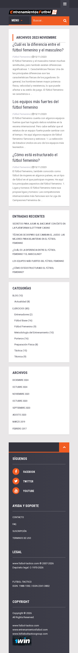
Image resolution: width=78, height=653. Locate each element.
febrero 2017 (19, 428)
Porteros (19, 338)
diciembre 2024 (20, 380)
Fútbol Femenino (21, 56)
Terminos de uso (21, 538)
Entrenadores (21, 314)
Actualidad (20, 301)
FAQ (14, 524)
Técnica (18, 356)
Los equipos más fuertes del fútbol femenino (38, 261)
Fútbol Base (20, 320)
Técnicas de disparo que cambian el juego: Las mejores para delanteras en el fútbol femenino (38, 238)
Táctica (18, 350)
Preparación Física (24, 344)
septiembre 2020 (21, 407)
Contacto (18, 517)
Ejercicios (18, 308)
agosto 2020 (19, 414)
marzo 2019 (18, 421)
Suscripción (19, 531)
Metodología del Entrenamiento (31, 332)
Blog (15, 295)
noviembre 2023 (20, 393)
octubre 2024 (19, 387)
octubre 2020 (19, 400)
